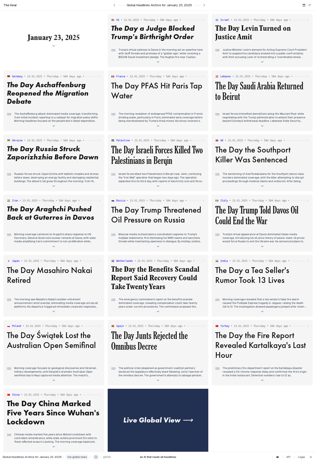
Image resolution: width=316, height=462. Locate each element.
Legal (301, 457)
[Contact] (278, 457)
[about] (96, 457)
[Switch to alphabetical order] (310, 5)
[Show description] (53, 45)
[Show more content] (158, 62)
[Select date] (304, 5)
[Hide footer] (310, 457)
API (288, 457)
